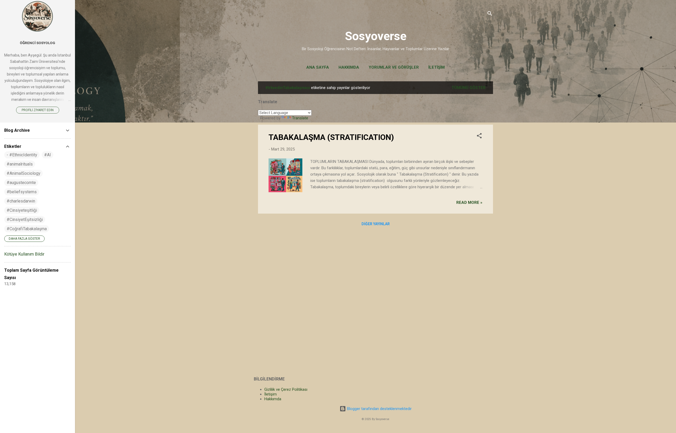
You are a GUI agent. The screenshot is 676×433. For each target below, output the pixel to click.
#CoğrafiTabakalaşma (27, 228)
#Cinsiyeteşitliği (22, 210)
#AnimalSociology (23, 173)
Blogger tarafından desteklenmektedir (379, 408)
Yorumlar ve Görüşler (394, 67)
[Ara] (490, 14)
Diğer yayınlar (376, 224)
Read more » (469, 202)
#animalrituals (20, 164)
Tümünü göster (469, 87)
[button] (479, 137)
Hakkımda (349, 67)
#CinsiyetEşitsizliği (25, 219)
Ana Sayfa (317, 67)
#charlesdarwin (21, 201)
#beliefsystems (22, 191)
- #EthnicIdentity (22, 154)
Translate (300, 118)
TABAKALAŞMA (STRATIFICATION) (331, 137)
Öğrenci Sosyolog (37, 43)
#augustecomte (21, 182)
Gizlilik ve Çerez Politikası (285, 389)
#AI (47, 154)
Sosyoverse (375, 36)
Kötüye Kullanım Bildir (24, 254)
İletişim (436, 67)
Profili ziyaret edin (38, 110)
